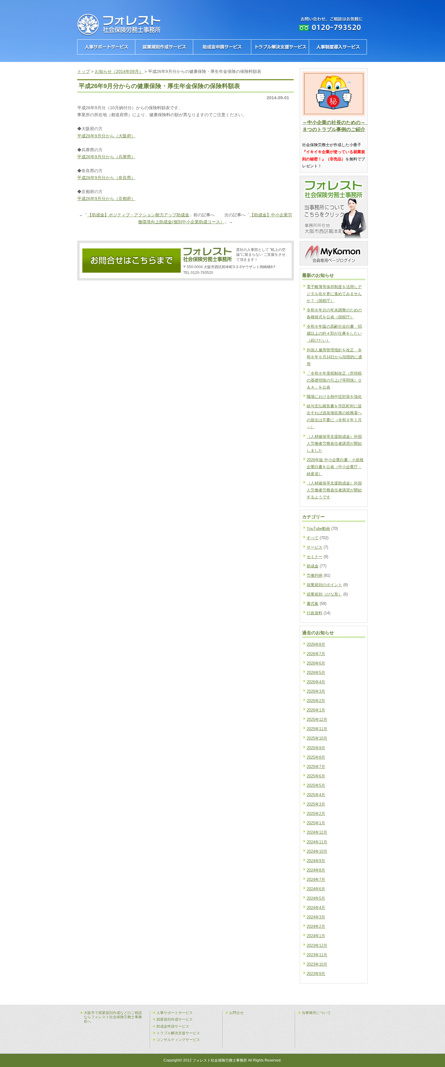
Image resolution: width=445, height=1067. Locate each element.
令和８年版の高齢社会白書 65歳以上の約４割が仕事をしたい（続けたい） (334, 333)
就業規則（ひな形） (324, 594)
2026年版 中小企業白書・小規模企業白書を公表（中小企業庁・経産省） (335, 467)
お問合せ (236, 1013)
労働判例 (314, 575)
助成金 (312, 566)
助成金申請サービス (173, 1026)
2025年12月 (317, 719)
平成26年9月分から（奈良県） (106, 177)
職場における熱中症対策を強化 (334, 396)
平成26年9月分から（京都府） (106, 198)
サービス (314, 547)
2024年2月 (316, 926)
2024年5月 (316, 898)
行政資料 (314, 613)
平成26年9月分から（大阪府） (106, 135)
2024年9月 (316, 861)
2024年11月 (317, 842)
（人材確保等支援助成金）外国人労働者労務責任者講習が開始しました (334, 443)
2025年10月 (317, 738)
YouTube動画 (318, 528)
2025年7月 (316, 766)
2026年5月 (316, 672)
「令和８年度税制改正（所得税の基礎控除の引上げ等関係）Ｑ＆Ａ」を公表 (334, 380)
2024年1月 (316, 936)
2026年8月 (316, 644)
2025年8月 (316, 757)
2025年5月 (316, 785)
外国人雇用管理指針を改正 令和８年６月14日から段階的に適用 (334, 357)
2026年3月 (316, 691)
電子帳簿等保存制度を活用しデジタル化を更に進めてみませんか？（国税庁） (334, 293)
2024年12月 (317, 832)
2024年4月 (316, 907)
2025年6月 (316, 776)
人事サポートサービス (175, 1013)
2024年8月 (316, 870)
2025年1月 (316, 823)
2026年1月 (316, 710)
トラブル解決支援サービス (178, 1033)
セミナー (314, 556)
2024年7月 (316, 879)
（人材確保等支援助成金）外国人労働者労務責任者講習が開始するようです (334, 490)
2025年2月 (316, 813)
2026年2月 (316, 700)
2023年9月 (316, 973)
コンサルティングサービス (178, 1040)
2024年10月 (317, 851)
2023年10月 (317, 964)
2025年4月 (316, 795)
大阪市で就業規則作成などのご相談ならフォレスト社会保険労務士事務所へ (113, 1017)
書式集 (312, 603)
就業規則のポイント (324, 585)
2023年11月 (317, 955)
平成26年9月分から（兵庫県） (106, 156)
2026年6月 (316, 663)
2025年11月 (317, 729)
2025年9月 (316, 748)
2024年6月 (316, 889)
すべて (312, 538)
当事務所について (316, 1013)
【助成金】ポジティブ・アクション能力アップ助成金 (138, 214)
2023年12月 (317, 945)
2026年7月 (316, 654)
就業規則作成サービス (175, 1019)
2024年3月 (316, 917)
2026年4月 (316, 682)
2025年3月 (316, 804)
